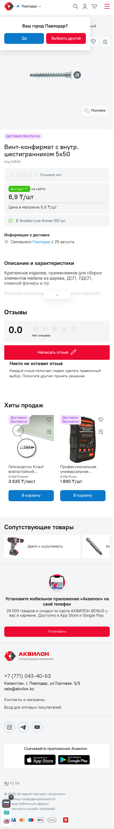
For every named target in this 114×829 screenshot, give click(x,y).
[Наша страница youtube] (37, 727)
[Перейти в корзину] (94, 6)
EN (17, 783)
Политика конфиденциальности (30, 799)
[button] (93, 41)
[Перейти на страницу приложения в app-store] (40, 760)
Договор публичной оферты (26, 804)
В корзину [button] (31, 495)
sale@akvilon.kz (19, 689)
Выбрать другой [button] (66, 38)
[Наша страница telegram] (23, 727)
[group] (24, 175)
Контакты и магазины (24, 700)
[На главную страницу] (30, 656)
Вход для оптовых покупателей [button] (32, 707)
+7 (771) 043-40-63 (27, 676)
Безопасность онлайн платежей (29, 809)
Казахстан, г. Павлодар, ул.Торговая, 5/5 (42, 683)
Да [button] (24, 38)
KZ (12, 783)
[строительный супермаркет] (9, 6)
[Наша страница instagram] (9, 727)
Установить (57, 631)
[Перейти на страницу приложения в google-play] (74, 760)
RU (6, 783)
